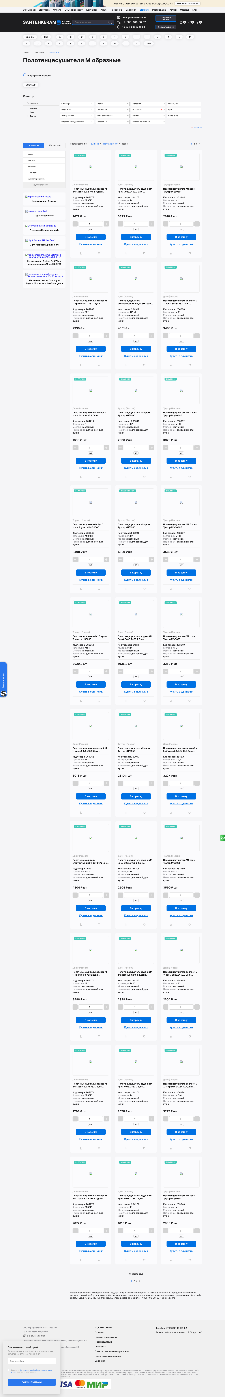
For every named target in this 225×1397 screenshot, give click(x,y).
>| (200, 143)
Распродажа (159, 9)
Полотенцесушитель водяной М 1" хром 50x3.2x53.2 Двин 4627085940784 (180, 973)
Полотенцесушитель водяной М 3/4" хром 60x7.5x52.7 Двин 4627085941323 (180, 1085)
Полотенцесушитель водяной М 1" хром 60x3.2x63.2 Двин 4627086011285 (90, 302)
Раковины (32, 167)
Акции (104, 9)
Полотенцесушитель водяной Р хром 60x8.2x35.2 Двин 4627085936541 (89, 414)
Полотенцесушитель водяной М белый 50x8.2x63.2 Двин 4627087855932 (135, 638)
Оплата (57, 9)
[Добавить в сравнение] (81, 253)
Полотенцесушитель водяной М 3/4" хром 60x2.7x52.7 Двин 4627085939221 (90, 1197)
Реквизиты (100, 1346)
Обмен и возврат (74, 9)
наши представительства (187, 3)
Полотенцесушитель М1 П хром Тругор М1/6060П (180, 414)
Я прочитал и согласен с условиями (31, 1371)
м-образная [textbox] (137, 110)
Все (46, 37)
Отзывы (184, 9)
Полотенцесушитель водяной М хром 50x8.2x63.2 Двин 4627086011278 (135, 861)
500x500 (31, 85)
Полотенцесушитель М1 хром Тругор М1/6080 (179, 861)
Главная (26, 52)
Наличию (94, 143)
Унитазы (31, 160)
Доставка (44, 9)
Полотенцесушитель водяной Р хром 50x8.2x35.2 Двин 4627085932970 (135, 1197)
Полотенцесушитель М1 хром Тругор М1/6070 (179, 637)
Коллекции (54, 145)
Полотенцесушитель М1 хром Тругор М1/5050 (179, 190)
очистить (198, 127)
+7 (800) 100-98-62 (134, 22)
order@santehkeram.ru (134, 17)
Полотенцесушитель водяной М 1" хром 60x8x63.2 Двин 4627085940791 (90, 973)
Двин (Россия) (80, 184)
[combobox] (77, 104)
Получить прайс (32, 1382)
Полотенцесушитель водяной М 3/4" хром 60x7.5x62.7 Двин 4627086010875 (180, 749)
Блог (194, 9)
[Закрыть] (57, 1345)
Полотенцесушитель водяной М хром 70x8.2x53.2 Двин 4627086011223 (135, 190)
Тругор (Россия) (172, 184)
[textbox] (77, 104)
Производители (103, 1341)
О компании (29, 9)
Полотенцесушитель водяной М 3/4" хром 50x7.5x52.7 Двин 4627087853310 (90, 1085)
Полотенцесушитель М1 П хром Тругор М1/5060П (90, 637)
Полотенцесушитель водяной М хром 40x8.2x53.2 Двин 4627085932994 (135, 1085)
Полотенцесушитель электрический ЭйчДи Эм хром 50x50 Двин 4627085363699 (134, 302)
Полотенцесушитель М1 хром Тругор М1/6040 (134, 526)
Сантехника (39, 52)
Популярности (110, 143)
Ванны (30, 154)
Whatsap (222, 837)
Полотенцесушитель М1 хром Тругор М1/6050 (134, 749)
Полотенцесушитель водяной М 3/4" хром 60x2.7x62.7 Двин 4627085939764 (90, 190)
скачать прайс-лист (36, 1336)
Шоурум (144, 9)
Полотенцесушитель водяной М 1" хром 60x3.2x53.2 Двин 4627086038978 (135, 973)
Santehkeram (39, 22)
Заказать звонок (166, 27)
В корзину (91, 236)
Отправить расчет (166, 18)
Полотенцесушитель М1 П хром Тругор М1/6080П (180, 526)
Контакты (91, 9)
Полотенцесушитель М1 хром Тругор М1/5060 (134, 414)
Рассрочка (116, 9)
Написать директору (106, 1337)
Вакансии (131, 9)
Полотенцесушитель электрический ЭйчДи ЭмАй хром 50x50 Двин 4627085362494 (91, 861)
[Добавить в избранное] (100, 253)
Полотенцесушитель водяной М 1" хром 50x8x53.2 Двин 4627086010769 (90, 749)
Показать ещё (136, 1273)
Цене (125, 143)
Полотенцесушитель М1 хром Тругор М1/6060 (179, 1197)
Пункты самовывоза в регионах (112, 1351)
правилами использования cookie (175, 1374)
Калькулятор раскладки (108, 1356)
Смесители (32, 173)
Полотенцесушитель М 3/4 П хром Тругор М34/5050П (88, 526)
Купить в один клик (91, 244)
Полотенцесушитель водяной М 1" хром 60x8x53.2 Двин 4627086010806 (180, 302)
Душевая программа (36, 179)
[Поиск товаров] (110, 22)
